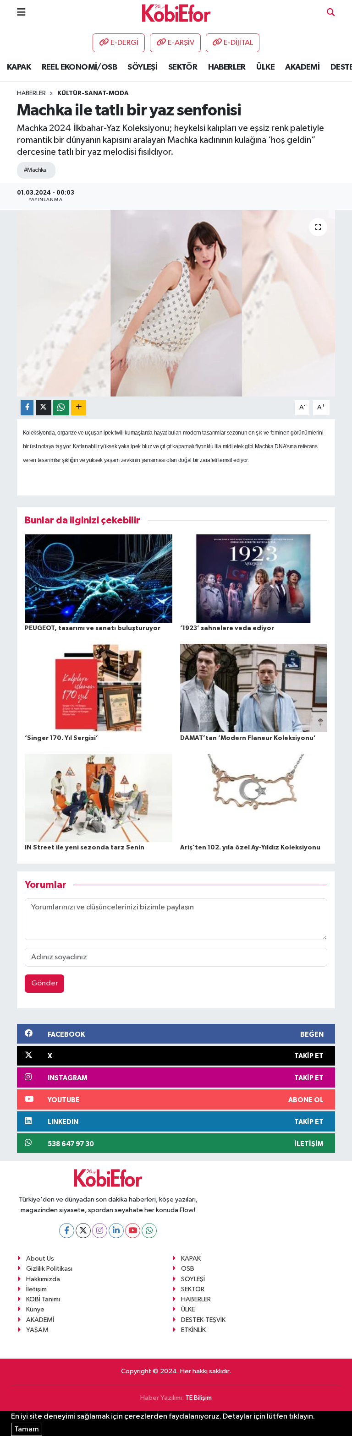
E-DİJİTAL (238, 43)
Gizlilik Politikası (49, 1268)
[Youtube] (132, 1230)
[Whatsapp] (149, 1230)
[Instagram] (99, 1230)
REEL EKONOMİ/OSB (79, 67)
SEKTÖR (182, 67)
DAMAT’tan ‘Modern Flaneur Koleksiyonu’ (248, 738)
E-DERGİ (124, 43)
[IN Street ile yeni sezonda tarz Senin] (98, 798)
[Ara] (331, 13)
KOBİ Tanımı (43, 1299)
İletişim (36, 1289)
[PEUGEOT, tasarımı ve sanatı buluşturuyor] (98, 578)
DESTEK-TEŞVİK (203, 1319)
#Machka (35, 170)
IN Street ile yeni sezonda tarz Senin (84, 847)
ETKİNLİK (193, 1330)
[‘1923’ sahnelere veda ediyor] (254, 578)
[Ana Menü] (21, 12)
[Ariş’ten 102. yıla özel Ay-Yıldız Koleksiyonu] (254, 798)
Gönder (44, 983)
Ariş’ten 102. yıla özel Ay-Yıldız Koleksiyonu (250, 847)
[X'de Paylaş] (43, 407)
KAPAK (19, 67)
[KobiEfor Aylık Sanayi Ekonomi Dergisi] (176, 12)
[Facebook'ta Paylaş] (27, 407)
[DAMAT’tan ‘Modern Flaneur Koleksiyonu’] (254, 688)
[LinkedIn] (116, 1230)
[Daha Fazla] (78, 407)
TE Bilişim (198, 1397)
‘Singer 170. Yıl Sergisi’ (61, 738)
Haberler (31, 93)
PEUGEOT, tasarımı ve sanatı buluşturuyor (92, 628)
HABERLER (227, 67)
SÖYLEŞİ (142, 67)
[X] (83, 1230)
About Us (40, 1258)
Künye (35, 1309)
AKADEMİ (302, 67)
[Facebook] (66, 1230)
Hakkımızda (43, 1279)
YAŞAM (37, 1330)
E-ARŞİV (181, 43)
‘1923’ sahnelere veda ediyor (227, 628)
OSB (187, 1268)
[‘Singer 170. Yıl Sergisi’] (98, 688)
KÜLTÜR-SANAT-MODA (93, 93)
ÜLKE (265, 67)
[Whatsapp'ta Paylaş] (61, 407)
